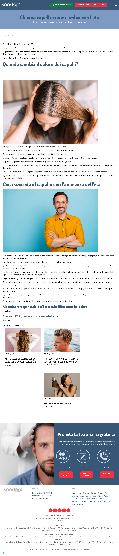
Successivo (6, 320)
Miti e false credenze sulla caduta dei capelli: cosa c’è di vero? (20, 361)
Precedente (7, 311)
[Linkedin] (59, 510)
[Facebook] (51, 510)
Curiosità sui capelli (48, 22)
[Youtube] (68, 510)
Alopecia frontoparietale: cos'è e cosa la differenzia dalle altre (45, 306)
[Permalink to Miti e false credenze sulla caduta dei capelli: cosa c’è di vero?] (23, 340)
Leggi (51, 370)
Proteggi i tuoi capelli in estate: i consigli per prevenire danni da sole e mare (61, 361)
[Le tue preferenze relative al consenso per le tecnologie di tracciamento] (3, 553)
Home (35, 22)
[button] (86, 474)
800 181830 (107, 468)
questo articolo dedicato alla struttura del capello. (60, 301)
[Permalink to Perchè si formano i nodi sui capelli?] (62, 384)
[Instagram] (55, 510)
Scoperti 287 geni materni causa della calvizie (34, 316)
